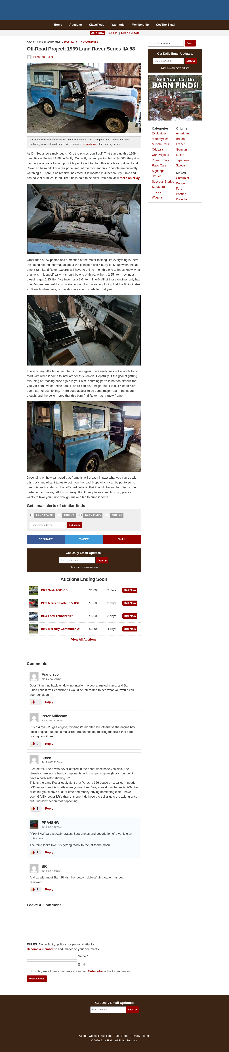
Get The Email (165, 24)
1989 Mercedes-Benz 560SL (60, 603)
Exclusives (159, 133)
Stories (156, 176)
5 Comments (89, 42)
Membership (140, 24)
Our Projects (160, 155)
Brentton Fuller (43, 57)
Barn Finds (114, 11)
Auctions (75, 24)
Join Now (97, 32)
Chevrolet (182, 178)
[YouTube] (130, 1023)
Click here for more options (84, 567)
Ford (179, 188)
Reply (49, 702)
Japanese (182, 160)
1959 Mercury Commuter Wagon (64, 629)
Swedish (181, 165)
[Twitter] (106, 1023)
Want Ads (118, 24)
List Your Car (130, 32)
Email (81, 964)
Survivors (158, 187)
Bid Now (130, 590)
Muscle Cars (160, 144)
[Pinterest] (114, 1023)
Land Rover (44, 515)
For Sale (70, 42)
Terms (146, 1035)
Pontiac (181, 194)
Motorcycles (160, 139)
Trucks (69, 515)
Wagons (157, 197)
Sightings (158, 171)
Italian (180, 155)
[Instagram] (122, 1023)
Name (82, 956)
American (182, 133)
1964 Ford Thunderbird (57, 616)
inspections (89, 144)
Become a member (40, 949)
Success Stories (163, 181)
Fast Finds (121, 1035)
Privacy (135, 1035)
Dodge (180, 183)
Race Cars (159, 165)
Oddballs (158, 149)
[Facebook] (98, 1023)
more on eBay (130, 178)
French (180, 144)
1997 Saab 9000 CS (54, 590)
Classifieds (96, 24)
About (83, 1035)
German (181, 149)
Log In (113, 32)
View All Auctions (83, 639)
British (117, 515)
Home (58, 24)
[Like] (33, 702)
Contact (94, 1035)
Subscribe (95, 971)
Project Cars (160, 160)
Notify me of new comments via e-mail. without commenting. (82, 971)
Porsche (181, 199)
